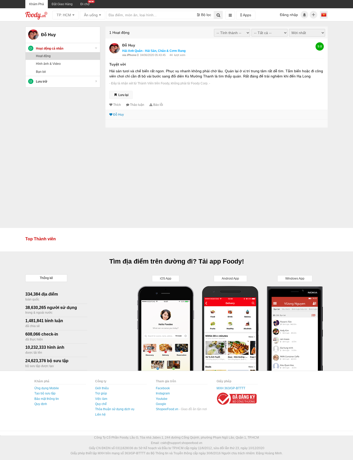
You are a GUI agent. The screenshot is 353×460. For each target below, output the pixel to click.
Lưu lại (123, 95)
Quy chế (101, 404)
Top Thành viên (40, 239)
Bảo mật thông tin (46, 399)
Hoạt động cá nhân (49, 48)
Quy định (40, 404)
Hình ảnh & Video (48, 64)
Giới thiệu (102, 388)
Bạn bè (41, 72)
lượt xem (179, 55)
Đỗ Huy (128, 45)
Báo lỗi (158, 105)
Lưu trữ (41, 81)
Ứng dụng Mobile (46, 388)
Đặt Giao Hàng (62, 4)
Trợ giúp (101, 393)
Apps (246, 15)
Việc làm (101, 399)
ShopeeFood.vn (167, 409)
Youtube (161, 399)
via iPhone (129, 55)
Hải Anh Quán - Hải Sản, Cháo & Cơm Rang (154, 51)
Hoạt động (43, 56)
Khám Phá (36, 4)
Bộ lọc (205, 15)
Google (161, 404)
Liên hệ (100, 414)
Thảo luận (137, 105)
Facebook (163, 388)
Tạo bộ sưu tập (45, 393)
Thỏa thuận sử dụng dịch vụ (114, 409)
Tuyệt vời (117, 64)
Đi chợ (85, 4)
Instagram (163, 393)
